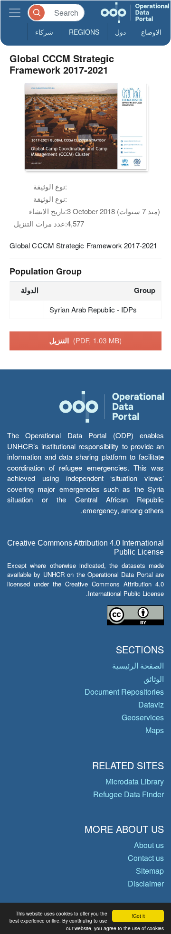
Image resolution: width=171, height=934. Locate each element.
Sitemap (150, 870)
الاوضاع (151, 32)
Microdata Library (134, 781)
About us (149, 845)
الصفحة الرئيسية (138, 665)
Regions (84, 32)
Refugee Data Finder (128, 794)
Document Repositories (124, 691)
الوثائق (153, 678)
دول (120, 32)
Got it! (138, 915)
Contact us (146, 857)
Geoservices (143, 717)
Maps (154, 730)
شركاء (44, 32)
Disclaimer (146, 883)
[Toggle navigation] (15, 12)
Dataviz (151, 704)
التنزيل (85, 340)
